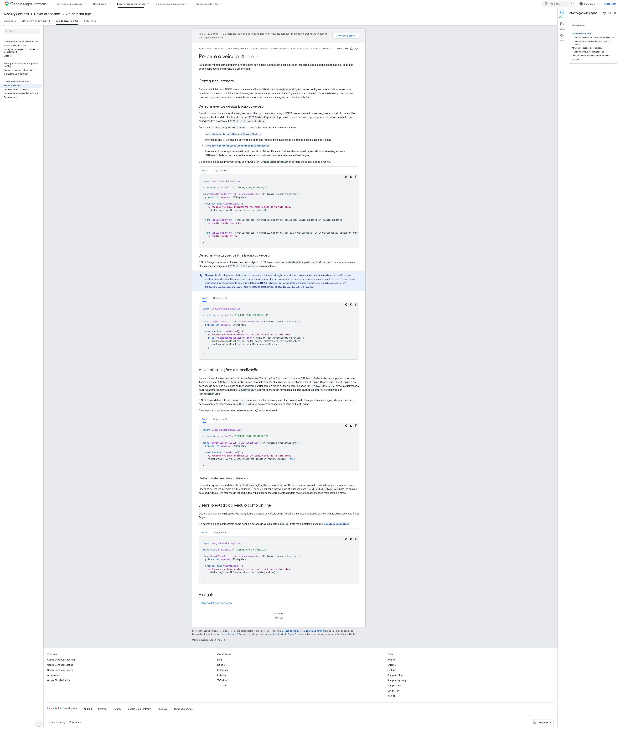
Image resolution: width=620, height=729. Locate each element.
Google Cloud (394, 685)
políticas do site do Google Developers (287, 634)
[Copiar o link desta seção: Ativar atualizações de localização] (261, 370)
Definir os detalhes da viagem (215, 603)
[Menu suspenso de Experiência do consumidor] (189, 4)
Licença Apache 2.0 (229, 634)
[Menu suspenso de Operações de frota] (222, 4)
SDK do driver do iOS (67, 20)
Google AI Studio (396, 675)
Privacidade (75, 722)
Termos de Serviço (56, 722)
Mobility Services (16, 14)
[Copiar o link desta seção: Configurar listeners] (237, 81)
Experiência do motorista (131, 3)
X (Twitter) (222, 680)
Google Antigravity (397, 680)
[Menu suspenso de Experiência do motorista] (149, 4)
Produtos (219, 48)
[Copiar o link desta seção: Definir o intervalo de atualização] (251, 479)
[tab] (204, 170)
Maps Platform (34, 4)
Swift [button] (204, 170)
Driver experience (47, 14)
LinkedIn (221, 675)
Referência (90, 20)
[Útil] (351, 48)
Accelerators (53, 675)
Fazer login (610, 4)
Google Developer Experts (60, 670)
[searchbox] (22, 31)
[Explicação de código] (345, 176)
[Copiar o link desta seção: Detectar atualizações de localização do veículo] (272, 256)
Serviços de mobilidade (70, 3)
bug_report (604, 13)
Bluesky (221, 665)
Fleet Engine (100, 3)
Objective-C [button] (220, 170)
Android (392, 659)
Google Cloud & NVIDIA (58, 680)
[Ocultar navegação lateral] (39, 723)
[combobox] (558, 4)
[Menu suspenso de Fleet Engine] (110, 4)
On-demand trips (79, 14)
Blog (219, 659)
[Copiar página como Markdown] (253, 57)
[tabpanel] (279, 211)
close (615, 13)
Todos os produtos (183, 709)
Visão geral (10, 20)
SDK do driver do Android (36, 20)
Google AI (162, 709)
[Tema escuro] (351, 176)
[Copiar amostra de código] (356, 176)
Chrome (392, 665)
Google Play (393, 690)
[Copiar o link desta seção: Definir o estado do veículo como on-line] (274, 506)
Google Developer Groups (60, 665)
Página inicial (205, 48)
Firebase (392, 670)
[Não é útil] (356, 48)
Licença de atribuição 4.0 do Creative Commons (304, 631)
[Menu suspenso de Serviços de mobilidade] (86, 4)
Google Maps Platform (238, 48)
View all (391, 696)
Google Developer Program (61, 659)
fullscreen (610, 13)
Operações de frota (207, 3)
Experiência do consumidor (171, 3)
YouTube (222, 685)
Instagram (222, 670)
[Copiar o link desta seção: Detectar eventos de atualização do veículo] (267, 107)
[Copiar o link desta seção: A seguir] (216, 595)
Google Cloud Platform (139, 709)
